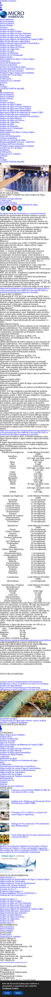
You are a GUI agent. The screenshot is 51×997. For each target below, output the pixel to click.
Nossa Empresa (7, 21)
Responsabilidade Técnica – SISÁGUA (17, 69)
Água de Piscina (7, 743)
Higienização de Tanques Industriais (16, 776)
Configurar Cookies (10, 988)
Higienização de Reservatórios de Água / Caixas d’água (24, 879)
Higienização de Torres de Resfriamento (17, 770)
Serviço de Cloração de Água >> (14, 887)
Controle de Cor (7, 780)
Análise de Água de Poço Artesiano (15, 33)
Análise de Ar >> (7, 923)
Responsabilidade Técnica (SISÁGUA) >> (18, 893)
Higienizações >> (7, 877)
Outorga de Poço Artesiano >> (13, 895)
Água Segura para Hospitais (12, 735)
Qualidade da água (8, 719)
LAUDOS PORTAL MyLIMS (12, 89)
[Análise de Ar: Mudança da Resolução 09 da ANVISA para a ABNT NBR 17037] (4, 805)
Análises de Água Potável (11, 754)
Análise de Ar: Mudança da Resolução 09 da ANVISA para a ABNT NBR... (30, 802)
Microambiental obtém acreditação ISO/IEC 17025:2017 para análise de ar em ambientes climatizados (24, 851)
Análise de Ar (6, 737)
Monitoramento (6, 778)
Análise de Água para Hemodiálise (15, 37)
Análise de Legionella (9, 49)
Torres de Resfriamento (10, 63)
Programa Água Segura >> (12, 891)
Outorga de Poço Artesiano (12, 71)
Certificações (6, 79)
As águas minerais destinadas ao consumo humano (22, 213)
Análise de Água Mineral (11, 45)
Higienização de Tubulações (12, 772)
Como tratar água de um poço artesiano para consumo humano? (30, 836)
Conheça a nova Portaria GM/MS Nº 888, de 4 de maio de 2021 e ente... (30, 791)
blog (2, 762)
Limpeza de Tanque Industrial (13, 885)
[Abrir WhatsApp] (45, 991)
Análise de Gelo (7, 51)
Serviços (4, 27)
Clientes (3, 83)
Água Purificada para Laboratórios (15, 41)
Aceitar (7, 993)
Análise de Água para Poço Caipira (15, 35)
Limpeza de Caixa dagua (11, 774)
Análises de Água (8, 741)
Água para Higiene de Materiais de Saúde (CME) (21, 39)
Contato (3, 87)
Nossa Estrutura (7, 23)
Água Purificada (7, 747)
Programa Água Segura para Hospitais (17, 73)
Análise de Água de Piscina (12, 47)
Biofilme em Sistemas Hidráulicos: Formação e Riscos (24, 846)
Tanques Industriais (8, 65)
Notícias (3, 784)
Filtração (4, 782)
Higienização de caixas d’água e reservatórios (20, 768)
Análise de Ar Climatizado (11, 55)
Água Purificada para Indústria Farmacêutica (19, 43)
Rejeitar (18, 993)
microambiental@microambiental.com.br (13, 962)
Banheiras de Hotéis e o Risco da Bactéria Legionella (23, 848)
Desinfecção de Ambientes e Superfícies (18, 766)
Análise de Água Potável (11, 31)
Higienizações (6, 57)
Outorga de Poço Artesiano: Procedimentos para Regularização (30, 825)
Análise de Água (7, 29)
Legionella (4, 756)
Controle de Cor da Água (11, 75)
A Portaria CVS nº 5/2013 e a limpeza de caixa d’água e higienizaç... (29, 813)
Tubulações (5, 61)
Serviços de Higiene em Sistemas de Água (19, 760)
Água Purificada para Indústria (13, 913)
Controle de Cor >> (8, 889)
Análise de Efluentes (9, 53)
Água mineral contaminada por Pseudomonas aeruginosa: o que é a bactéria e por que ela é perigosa (24, 689)
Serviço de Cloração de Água (13, 67)
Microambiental (6, 20)
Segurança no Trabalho (10, 81)
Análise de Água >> (8, 899)
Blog (2, 85)
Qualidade (4, 77)
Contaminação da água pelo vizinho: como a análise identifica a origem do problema (23, 722)
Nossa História (6, 25)
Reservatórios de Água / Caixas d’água (17, 59)
